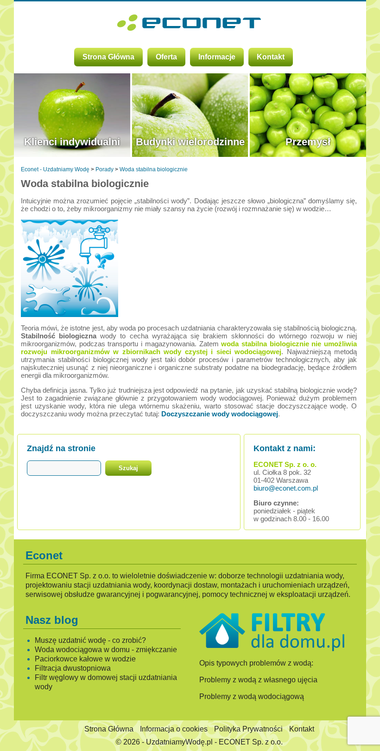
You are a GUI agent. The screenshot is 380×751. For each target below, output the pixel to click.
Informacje (216, 57)
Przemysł (307, 142)
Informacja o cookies (174, 729)
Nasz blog (51, 620)
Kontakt (271, 57)
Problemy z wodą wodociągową (251, 696)
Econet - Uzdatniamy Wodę (55, 169)
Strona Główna (108, 57)
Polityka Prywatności (248, 729)
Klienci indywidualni (72, 142)
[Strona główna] (190, 27)
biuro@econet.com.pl (285, 488)
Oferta (166, 57)
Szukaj (128, 468)
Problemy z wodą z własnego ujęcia (258, 680)
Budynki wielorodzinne (190, 142)
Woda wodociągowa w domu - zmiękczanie (106, 650)
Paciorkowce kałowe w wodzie (85, 659)
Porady (104, 169)
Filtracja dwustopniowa (73, 668)
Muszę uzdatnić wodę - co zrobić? (90, 640)
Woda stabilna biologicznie (154, 169)
